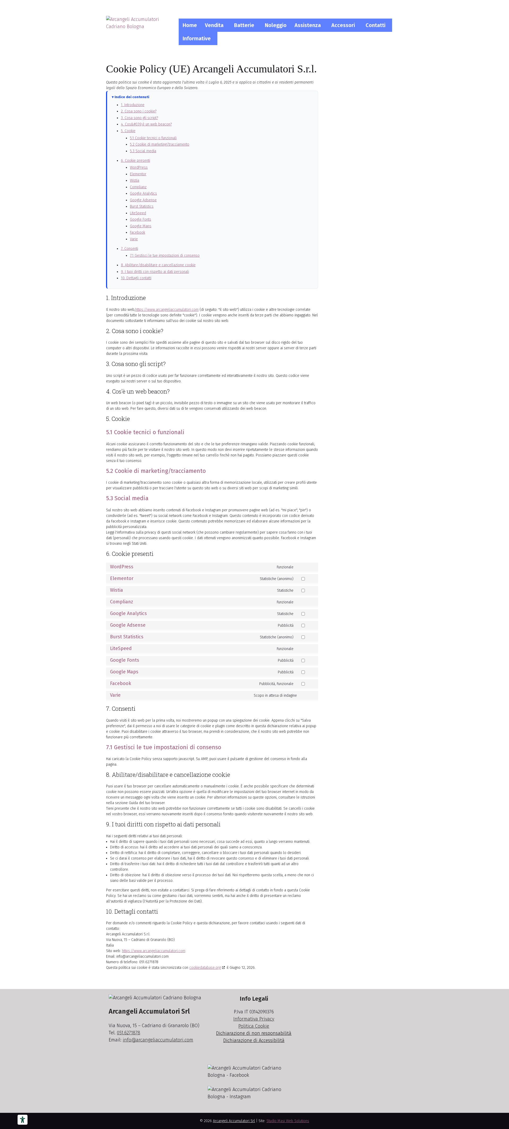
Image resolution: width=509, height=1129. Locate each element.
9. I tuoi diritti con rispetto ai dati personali (155, 271)
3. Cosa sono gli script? (139, 118)
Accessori (343, 25)
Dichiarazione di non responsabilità (253, 1033)
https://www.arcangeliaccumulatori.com (167, 309)
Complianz (138, 187)
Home (190, 25)
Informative (197, 38)
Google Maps (140, 226)
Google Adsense (143, 200)
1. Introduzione (132, 105)
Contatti (375, 25)
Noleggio (276, 25)
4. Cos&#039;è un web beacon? (146, 124)
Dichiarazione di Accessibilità (253, 1040)
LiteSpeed (138, 213)
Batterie (244, 25)
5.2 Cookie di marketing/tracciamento (159, 144)
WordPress (139, 167)
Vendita (214, 25)
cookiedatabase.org (205, 967)
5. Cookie (128, 131)
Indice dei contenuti (132, 97)
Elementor (138, 174)
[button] (215, 25)
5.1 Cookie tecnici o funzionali (153, 138)
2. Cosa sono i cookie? (138, 111)
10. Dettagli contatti (136, 278)
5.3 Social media (143, 151)
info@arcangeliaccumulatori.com (158, 1040)
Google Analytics (143, 193)
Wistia (134, 180)
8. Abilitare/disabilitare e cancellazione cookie (158, 265)
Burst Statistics (141, 206)
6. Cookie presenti (135, 160)
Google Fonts (140, 219)
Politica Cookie (253, 1026)
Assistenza (308, 25)
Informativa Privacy (253, 1019)
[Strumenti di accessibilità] (22, 1120)
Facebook (137, 232)
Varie (134, 239)
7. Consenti (129, 248)
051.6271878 (128, 1033)
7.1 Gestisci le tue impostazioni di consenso (165, 255)
